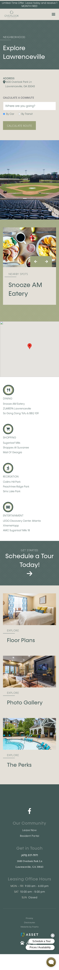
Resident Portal (29, 836)
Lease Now (29, 830)
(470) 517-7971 (29, 855)
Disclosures (29, 923)
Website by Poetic (29, 927)
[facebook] (29, 811)
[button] (53, 14)
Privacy (29, 918)
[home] (11, 14)
